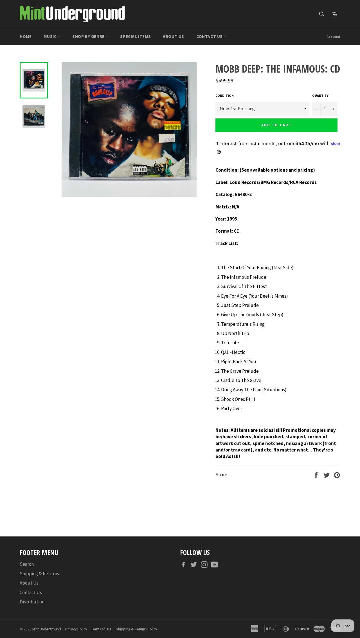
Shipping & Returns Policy (136, 629)
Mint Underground (46, 629)
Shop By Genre (88, 36)
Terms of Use (101, 629)
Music (51, 36)
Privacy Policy (76, 629)
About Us (173, 36)
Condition (224, 95)
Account (333, 36)
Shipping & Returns (39, 573)
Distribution (32, 602)
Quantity (320, 95)
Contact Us (210, 36)
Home (26, 36)
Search (27, 564)
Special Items (135, 36)
